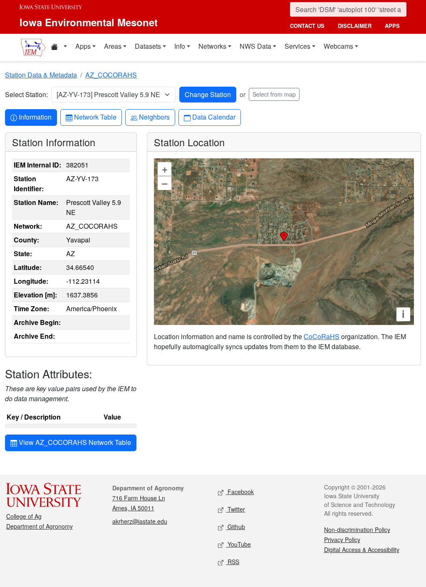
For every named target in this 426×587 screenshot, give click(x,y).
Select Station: (26, 94)
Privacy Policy (342, 539)
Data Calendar (213, 117)
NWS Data (255, 46)
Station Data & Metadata (41, 75)
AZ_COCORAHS (111, 75)
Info (179, 46)
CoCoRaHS (321, 336)
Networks (212, 46)
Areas (112, 46)
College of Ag (24, 516)
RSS (232, 561)
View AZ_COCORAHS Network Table (74, 442)
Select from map (274, 94)
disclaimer (355, 26)
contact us (307, 26)
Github (235, 526)
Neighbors (154, 117)
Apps (83, 46)
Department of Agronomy (39, 526)
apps (392, 26)
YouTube (238, 544)
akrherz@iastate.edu (139, 521)
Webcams (338, 46)
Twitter (235, 509)
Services (297, 46)
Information (35, 117)
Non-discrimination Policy (357, 529)
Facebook (240, 491)
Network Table (95, 117)
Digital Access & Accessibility (361, 549)
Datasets (148, 46)
